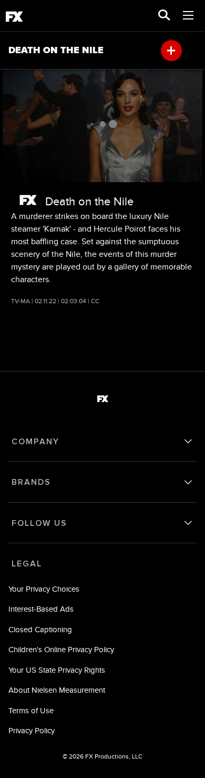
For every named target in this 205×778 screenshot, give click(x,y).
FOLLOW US (39, 523)
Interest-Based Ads (41, 608)
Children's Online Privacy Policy (61, 649)
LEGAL (27, 564)
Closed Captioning (40, 629)
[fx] (14, 18)
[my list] (171, 50)
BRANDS (31, 482)
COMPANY (35, 441)
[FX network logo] (28, 200)
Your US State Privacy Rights (56, 669)
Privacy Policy (31, 730)
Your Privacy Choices (43, 588)
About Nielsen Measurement (56, 689)
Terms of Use (31, 710)
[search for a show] (164, 16)
